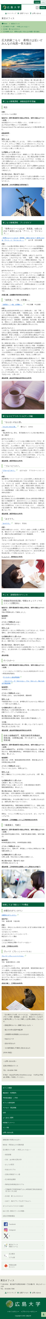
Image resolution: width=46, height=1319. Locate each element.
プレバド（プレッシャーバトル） (13, 956)
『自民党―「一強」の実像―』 (12, 304)
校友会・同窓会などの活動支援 (13, 1145)
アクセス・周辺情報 (9, 1108)
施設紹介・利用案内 (9, 1093)
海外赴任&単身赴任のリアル (14, 1184)
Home (5, 23)
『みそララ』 (6, 523)
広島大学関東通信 (9, 1216)
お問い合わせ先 (8, 1132)
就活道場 (8, 1154)
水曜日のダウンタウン (9, 915)
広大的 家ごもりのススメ (11, 29)
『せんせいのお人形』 (9, 427)
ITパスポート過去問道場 (11, 677)
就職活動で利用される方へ (12, 1140)
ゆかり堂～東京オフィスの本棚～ (14, 1211)
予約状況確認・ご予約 (10, 1098)
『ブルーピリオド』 (9, 470)
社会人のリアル (10, 1169)
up (43, 1315)
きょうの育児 (9, 1164)
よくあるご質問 (8, 1117)
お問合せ (36, 13)
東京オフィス (8, 18)
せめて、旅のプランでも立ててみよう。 (18, 1201)
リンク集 (6, 1127)
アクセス (24, 13)
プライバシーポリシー (29, 1311)
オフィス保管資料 (9, 1103)
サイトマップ (11, 13)
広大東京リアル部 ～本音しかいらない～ (16, 26)
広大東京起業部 (10, 1179)
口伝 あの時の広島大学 (13, 1159)
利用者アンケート (9, 1122)
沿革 (4, 1113)
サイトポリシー (14, 1311)
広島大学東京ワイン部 (12, 1174)
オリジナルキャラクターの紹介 (13, 1206)
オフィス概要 (7, 1088)
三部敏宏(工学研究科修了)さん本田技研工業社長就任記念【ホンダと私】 (23, 1190)
